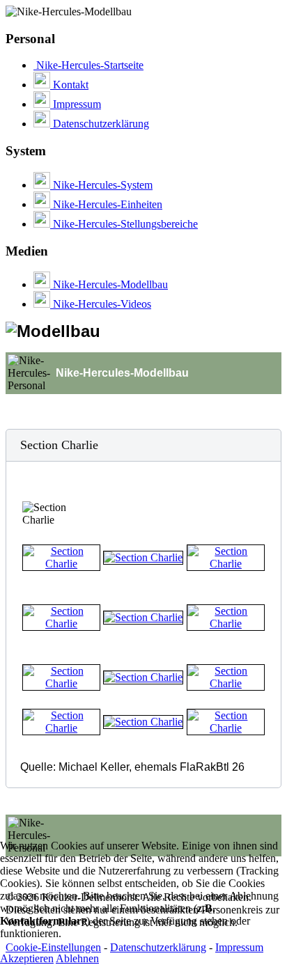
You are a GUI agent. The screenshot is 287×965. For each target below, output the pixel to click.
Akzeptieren (27, 958)
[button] (143, 445)
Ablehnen (77, 958)
